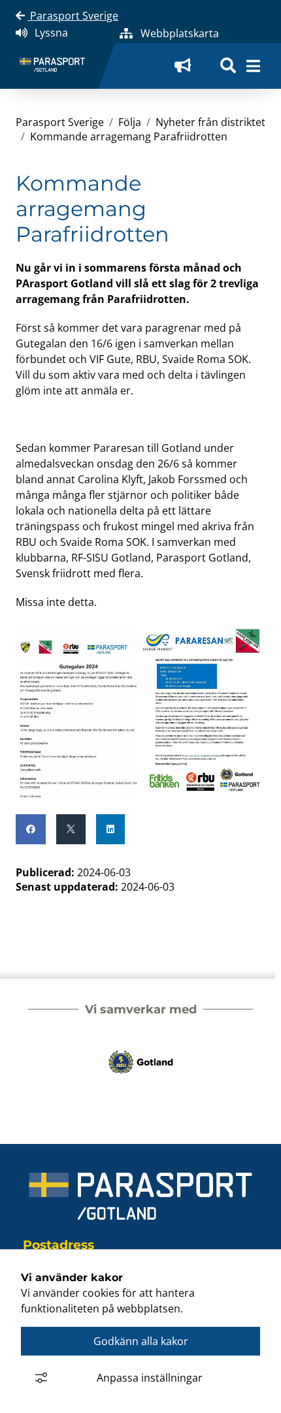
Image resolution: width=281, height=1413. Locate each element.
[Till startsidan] (57, 66)
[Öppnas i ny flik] (186, 66)
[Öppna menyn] (253, 65)
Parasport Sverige (72, 15)
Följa (129, 122)
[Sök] (228, 65)
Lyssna (51, 32)
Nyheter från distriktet (210, 122)
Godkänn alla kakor (140, 1341)
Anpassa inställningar (150, 1378)
